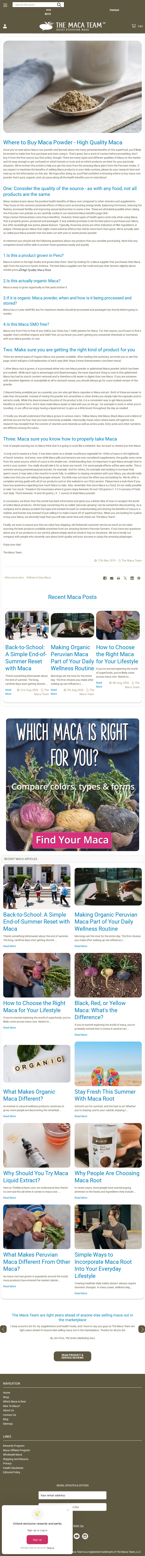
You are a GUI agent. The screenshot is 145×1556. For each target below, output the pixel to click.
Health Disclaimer (13, 1467)
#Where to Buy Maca (38, 577)
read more (9, 946)
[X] (125, 578)
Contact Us (9, 1414)
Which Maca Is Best (14, 1401)
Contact (114, 9)
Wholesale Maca (12, 1454)
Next (141, 1329)
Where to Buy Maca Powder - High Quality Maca (62, 142)
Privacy (7, 1463)
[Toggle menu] (5, 5)
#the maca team (14, 577)
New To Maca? (11, 1406)
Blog (5, 1419)
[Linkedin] (132, 578)
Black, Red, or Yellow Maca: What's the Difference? (100, 1010)
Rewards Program (13, 1445)
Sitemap (8, 1423)
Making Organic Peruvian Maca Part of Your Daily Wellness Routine (106, 921)
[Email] (112, 578)
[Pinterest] (139, 578)
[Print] (118, 578)
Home (6, 1392)
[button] (72, 784)
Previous (3, 1329)
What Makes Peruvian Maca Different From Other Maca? (36, 1261)
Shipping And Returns (15, 1459)
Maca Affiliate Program (16, 1450)
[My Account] (5, 26)
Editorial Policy (11, 1472)
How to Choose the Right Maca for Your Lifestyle (117, 654)
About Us (8, 1410)
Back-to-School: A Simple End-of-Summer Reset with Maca (36, 921)
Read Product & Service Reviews (72, 1356)
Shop (6, 1397)
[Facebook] (105, 578)
